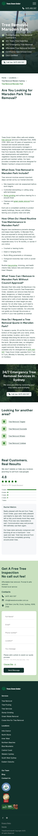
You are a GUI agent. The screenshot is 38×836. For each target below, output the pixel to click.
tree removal (6, 140)
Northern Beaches (8, 742)
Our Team (5, 770)
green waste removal (22, 201)
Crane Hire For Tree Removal (13, 720)
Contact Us (6, 778)
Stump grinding (9, 195)
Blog (3, 774)
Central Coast (7, 750)
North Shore (6, 735)
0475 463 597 (30, 8)
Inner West (6, 739)
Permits (4, 827)
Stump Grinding (7, 713)
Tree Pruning (6, 705)
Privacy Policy (6, 823)
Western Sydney (8, 754)
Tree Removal (7, 701)
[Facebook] (3, 818)
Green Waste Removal (10, 716)
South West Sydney (9, 758)
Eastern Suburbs (8, 762)
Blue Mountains (7, 746)
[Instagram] (7, 818)
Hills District (6, 731)
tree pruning (12, 265)
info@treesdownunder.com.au (16, 600)
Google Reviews (17, 485)
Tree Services (7, 709)
